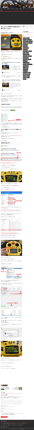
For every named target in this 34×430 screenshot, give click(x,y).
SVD (24, 52)
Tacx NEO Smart (26, 54)
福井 (24, 77)
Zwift (29, 59)
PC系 (23, 8)
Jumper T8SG (5, 385)
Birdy (24, 39)
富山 (29, 72)
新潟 (29, 74)
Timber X (29, 56)
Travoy (25, 59)
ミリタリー (30, 8)
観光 (20, 8)
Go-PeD (30, 41)
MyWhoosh (25, 51)
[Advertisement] (17, 18)
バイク (26, 8)
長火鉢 (28, 77)
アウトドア (12, 8)
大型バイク (25, 72)
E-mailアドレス (3, 408)
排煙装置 (24, 74)
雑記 (1, 10)
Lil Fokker (25, 46)
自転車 (8, 8)
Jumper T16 (25, 44)
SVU (27, 52)
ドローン (17, 8)
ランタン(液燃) (25, 67)
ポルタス (24, 64)
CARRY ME (29, 39)
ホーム (1, 8)
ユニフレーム (30, 64)
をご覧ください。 (5, 426)
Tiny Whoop (25, 57)
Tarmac (25, 56)
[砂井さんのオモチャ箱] (17, 7)
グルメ (4, 8)
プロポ (11, 30)
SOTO (30, 51)
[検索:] (28, 29)
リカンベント (25, 69)
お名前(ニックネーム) (4, 405)
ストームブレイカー (26, 62)
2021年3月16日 (4, 30)
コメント (2, 399)
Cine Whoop (25, 41)
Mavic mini (25, 49)
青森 (24, 79)
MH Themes (22, 429)
